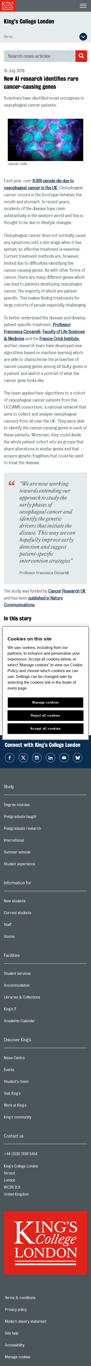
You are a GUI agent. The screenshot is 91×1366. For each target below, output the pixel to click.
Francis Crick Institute (59, 339)
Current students (37, 914)
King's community (37, 1118)
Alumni (28, 938)
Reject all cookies (45, 715)
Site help (28, 1333)
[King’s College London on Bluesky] (78, 758)
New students (34, 902)
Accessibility (31, 1345)
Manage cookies (34, 1357)
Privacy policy (32, 1310)
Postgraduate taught (39, 818)
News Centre (33, 1059)
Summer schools (36, 853)
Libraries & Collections (41, 998)
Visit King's (31, 1095)
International (33, 841)
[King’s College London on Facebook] (10, 758)
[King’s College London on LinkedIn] (50, 758)
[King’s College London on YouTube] (64, 758)
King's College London (29, 21)
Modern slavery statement (42, 1321)
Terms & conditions (37, 1298)
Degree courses (36, 806)
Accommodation (36, 987)
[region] (45, 683)
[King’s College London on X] (23, 758)
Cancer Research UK (67, 591)
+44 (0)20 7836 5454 (20, 1154)
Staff (27, 926)
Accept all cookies (45, 728)
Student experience (39, 865)
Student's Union (35, 1083)
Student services (36, 975)
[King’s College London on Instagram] (37, 758)
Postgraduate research (42, 830)
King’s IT (29, 1010)
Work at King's (34, 1106)
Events (28, 1071)
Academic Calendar (39, 1022)
